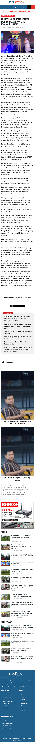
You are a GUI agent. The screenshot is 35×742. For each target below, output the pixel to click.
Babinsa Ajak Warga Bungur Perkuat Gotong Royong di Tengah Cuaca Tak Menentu (21, 546)
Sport (22, 708)
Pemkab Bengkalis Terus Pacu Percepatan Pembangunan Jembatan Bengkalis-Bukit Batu (17, 326)
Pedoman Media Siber (9, 701)
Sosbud (23, 710)
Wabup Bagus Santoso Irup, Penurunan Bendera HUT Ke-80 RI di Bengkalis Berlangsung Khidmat (17, 319)
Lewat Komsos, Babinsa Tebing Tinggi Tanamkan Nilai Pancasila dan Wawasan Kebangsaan (22, 604)
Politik (22, 697)
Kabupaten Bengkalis (24, 11)
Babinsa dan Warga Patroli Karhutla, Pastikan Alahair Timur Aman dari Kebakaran (21, 537)
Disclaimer (6, 703)
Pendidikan (24, 703)
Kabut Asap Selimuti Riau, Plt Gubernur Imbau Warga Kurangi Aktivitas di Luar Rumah (22, 587)
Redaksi (5, 699)
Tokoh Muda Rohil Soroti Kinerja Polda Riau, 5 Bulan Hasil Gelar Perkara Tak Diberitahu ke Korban (18, 479)
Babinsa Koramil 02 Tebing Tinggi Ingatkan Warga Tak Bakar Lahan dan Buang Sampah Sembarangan (21, 613)
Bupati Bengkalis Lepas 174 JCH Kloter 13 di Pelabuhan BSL (18, 343)
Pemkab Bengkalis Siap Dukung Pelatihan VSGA (17, 338)
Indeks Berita (6, 708)
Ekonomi (23, 701)
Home (4, 11)
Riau (22, 695)
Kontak (5, 705)
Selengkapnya (22, 686)
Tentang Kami (7, 697)
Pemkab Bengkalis (12, 11)
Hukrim (23, 699)
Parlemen (23, 705)
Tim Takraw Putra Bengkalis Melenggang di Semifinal (18, 332)
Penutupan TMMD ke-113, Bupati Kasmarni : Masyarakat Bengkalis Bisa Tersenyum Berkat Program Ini (18, 349)
